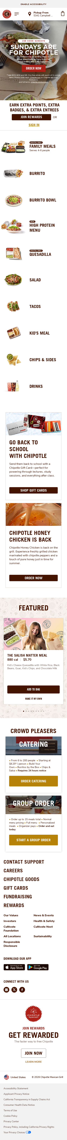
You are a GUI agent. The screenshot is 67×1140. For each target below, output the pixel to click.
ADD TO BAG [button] (33, 689)
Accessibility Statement (16, 1088)
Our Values (11, 915)
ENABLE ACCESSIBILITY (33, 4)
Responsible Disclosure (12, 944)
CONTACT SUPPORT (24, 862)
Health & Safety (44, 921)
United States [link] (18, 1077)
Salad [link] (35, 279)
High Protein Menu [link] (42, 228)
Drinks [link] (36, 386)
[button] (23, 711)
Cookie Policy (10, 1116)
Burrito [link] (37, 173)
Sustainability (43, 936)
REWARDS (14, 905)
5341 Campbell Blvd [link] (44, 15)
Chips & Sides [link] (42, 359)
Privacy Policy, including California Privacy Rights (29, 1127)
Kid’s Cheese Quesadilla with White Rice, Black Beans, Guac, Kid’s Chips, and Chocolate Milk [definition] (33, 667)
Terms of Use (10, 1110)
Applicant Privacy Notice (16, 1094)
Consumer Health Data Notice (19, 1105)
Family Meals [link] (42, 146)
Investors (10, 921)
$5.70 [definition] (27, 659)
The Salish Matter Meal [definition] (27, 655)
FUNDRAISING (18, 896)
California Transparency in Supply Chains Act (27, 1099)
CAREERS (13, 870)
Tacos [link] (35, 306)
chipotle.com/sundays (39, 82)
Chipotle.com (35, 77)
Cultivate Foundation (11, 929)
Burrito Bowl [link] (42, 199)
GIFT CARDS (16, 888)
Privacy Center (11, 1121)
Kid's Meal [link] (39, 333)
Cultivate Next (43, 927)
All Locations (12, 936)
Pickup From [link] (41, 12)
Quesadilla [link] (40, 254)
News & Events (44, 915)
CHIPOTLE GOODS (21, 879)
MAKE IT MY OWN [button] (33, 698)
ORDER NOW (33, 68)
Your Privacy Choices (14, 1132)
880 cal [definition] (12, 659)
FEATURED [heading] (33, 607)
